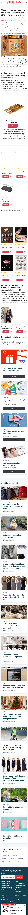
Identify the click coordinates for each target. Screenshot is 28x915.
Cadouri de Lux (5, 890)
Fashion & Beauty (19, 898)
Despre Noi (4, 896)
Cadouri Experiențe (7, 888)
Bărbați (20, 859)
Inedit (12, 7)
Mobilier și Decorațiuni (21, 896)
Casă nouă (12, 859)
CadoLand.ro (5, 7)
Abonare (19, 877)
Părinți (15, 855)
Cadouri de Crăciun (21, 885)
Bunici (4, 859)
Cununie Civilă (19, 883)
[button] (13, 149)
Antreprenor (6, 855)
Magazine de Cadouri (7, 902)
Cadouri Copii (5, 885)
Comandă (14, 376)
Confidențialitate (5, 900)
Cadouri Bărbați (5, 883)
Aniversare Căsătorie (18, 891)
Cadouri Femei (5, 881)
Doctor (11, 862)
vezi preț (6, 176)
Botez (17, 881)
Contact (3, 898)
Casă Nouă (18, 888)
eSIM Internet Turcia (20, 900)
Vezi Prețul (12, 126)
